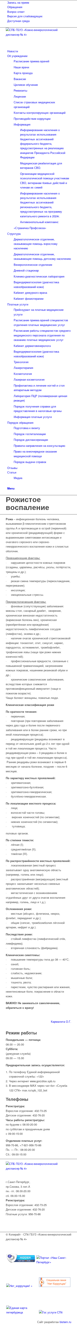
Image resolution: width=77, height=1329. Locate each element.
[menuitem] (39, 2)
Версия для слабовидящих (25, 16)
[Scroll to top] (1, 1326)
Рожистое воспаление (27, 503)
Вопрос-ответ (16, 12)
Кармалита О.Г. (61, 1021)
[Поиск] (8, 484)
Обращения (14, 7)
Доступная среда (18, 21)
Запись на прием (18, 2)
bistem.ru (65, 1322)
